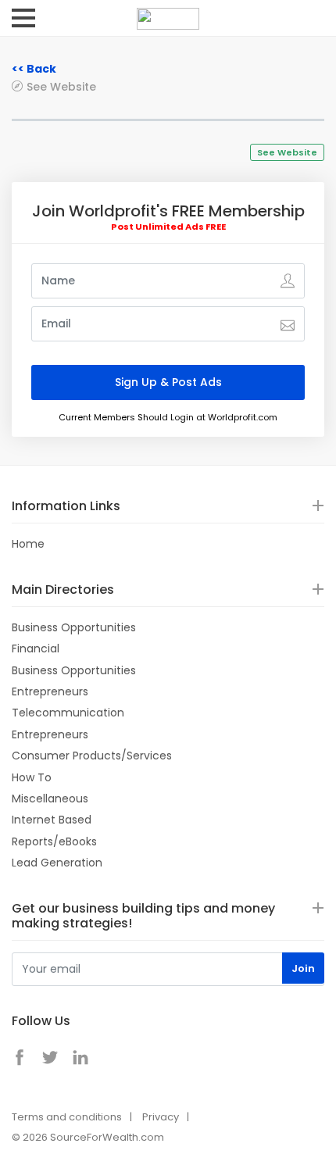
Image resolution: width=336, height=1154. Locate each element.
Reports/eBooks (54, 841)
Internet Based (51, 819)
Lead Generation (57, 862)
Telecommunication (68, 712)
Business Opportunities (74, 627)
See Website (61, 86)
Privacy (160, 1116)
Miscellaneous (50, 798)
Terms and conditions (67, 1116)
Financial (35, 648)
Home (28, 544)
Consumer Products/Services (92, 755)
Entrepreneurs (50, 691)
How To (32, 777)
